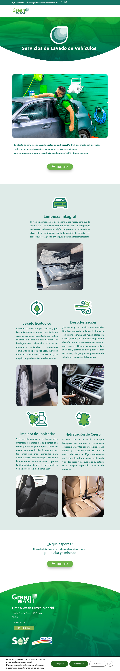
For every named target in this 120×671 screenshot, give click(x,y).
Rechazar (78, 663)
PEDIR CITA (24, 627)
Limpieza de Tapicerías (36, 433)
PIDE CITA (62, 166)
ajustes (40, 668)
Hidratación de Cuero (83, 434)
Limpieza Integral (60, 216)
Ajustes (98, 663)
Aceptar (59, 663)
